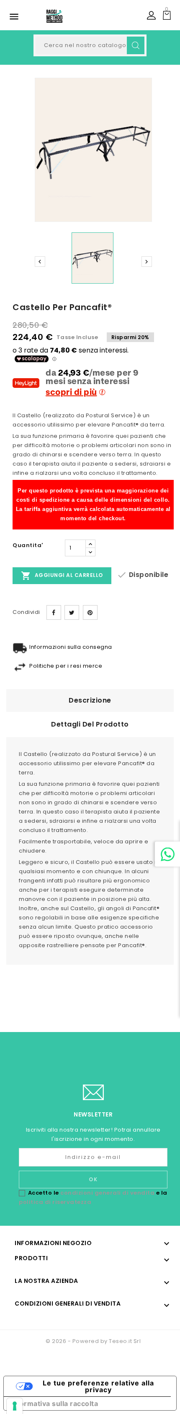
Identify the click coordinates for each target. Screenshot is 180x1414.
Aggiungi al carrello (62, 576)
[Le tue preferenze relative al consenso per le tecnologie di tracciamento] (15, 1406)
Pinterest (90, 612)
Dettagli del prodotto (90, 724)
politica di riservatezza (55, 1202)
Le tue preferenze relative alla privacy (98, 1386)
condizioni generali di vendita (107, 1193)
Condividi (53, 612)
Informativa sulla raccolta (54, 1403)
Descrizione (90, 700)
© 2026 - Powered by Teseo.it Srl (93, 1341)
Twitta (71, 612)
